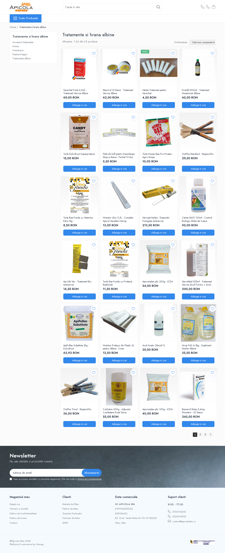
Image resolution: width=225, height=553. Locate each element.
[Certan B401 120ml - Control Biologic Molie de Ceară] (198, 195)
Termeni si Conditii (19, 508)
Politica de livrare (18, 518)
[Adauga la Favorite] (94, 53)
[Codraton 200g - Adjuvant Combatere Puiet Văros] (119, 387)
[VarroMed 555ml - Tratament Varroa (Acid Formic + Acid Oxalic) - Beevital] (198, 259)
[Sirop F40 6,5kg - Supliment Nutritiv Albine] (198, 323)
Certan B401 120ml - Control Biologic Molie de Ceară (197, 219)
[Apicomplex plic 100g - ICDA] (158, 387)
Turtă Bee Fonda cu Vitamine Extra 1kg (78, 219)
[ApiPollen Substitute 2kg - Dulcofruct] (79, 323)
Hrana (15, 46)
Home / (14, 27)
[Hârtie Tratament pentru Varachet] (158, 67)
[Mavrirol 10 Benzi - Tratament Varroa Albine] (119, 67)
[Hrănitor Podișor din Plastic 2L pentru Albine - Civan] (119, 323)
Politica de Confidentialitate (89, 479)
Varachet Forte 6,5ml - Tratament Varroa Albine (75, 92)
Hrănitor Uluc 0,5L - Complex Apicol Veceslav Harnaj (118, 219)
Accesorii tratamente (22, 42)
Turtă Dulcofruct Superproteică (79, 154)
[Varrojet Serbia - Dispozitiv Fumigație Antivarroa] (158, 195)
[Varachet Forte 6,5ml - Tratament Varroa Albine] (79, 67)
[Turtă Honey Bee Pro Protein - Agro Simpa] (158, 131)
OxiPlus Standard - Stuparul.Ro (197, 154)
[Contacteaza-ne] (202, 7)
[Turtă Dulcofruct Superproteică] (79, 131)
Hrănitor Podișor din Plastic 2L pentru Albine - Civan (118, 347)
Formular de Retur (71, 518)
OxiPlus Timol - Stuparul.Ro (77, 409)
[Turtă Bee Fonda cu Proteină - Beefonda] (119, 259)
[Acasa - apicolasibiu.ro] (27, 7)
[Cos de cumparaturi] (213, 7)
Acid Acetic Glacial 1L (153, 345)
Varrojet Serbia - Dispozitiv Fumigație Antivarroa (155, 219)
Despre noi (15, 504)
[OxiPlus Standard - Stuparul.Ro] (198, 131)
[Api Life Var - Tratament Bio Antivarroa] (79, 259)
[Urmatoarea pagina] (210, 434)
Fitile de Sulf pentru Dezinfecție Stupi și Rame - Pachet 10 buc (118, 155)
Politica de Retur (70, 508)
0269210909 (179, 516)
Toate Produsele (28, 18)
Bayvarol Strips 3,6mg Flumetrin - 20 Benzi (193, 411)
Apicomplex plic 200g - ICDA (157, 281)
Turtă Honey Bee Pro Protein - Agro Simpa (157, 155)
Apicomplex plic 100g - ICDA (157, 409)
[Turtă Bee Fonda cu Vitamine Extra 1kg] (79, 195)
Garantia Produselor (72, 513)
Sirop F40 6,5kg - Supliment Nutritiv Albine (196, 347)
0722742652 (179, 511)
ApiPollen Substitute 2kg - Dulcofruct (76, 347)
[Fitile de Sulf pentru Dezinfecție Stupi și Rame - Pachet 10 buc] (119, 131)
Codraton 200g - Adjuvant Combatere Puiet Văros (116, 411)
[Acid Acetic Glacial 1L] (158, 323)
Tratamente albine (21, 58)
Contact (13, 522)
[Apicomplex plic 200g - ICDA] (158, 259)
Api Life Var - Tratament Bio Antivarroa (77, 283)
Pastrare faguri (19, 54)
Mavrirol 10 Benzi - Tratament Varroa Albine (118, 92)
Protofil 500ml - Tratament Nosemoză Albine (195, 92)
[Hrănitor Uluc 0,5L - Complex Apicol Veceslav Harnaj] (119, 195)
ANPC (65, 522)
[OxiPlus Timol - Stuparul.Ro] (79, 387)
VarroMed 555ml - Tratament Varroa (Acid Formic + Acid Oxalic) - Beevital (197, 283)
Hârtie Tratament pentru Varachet (154, 92)
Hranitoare (17, 50)
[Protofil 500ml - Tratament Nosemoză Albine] (198, 67)
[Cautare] (158, 7)
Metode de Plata (70, 504)
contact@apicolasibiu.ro (184, 521)
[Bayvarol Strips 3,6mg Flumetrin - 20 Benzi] (198, 387)
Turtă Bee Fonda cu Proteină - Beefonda (118, 283)
